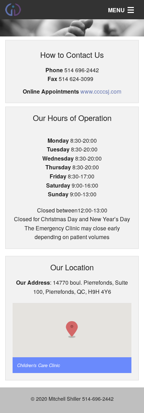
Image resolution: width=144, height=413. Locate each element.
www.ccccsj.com (100, 91)
